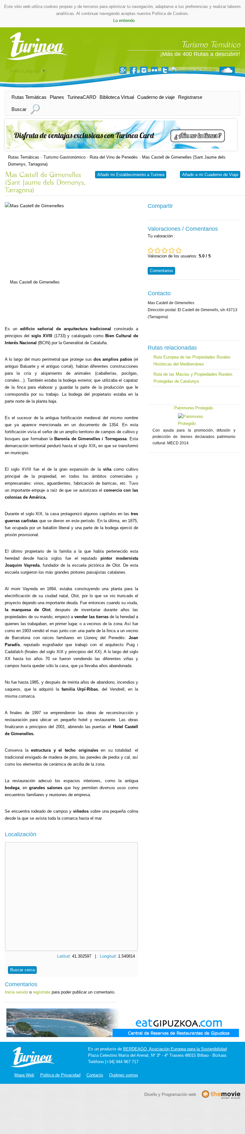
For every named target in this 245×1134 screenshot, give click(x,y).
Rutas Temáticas (29, 97)
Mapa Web (24, 1075)
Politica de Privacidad (60, 1075)
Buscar (18, 109)
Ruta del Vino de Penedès (114, 157)
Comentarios (161, 270)
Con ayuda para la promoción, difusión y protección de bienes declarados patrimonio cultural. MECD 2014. (193, 436)
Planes (57, 97)
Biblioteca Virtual (117, 97)
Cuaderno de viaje (156, 97)
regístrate (41, 992)
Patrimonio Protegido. (194, 408)
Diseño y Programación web (170, 1094)
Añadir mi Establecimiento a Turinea (130, 174)
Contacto (94, 1075)
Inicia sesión (16, 992)
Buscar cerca (22, 969)
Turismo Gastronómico (64, 157)
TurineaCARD (81, 97)
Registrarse (190, 97)
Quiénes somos (123, 1075)
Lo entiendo (124, 20)
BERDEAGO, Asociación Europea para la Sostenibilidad (175, 1049)
